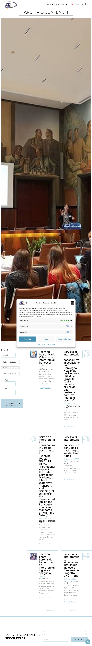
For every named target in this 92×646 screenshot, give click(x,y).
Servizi (48, 4)
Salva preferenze (65, 339)
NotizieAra (44, 371)
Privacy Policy (50, 344)
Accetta (27, 339)
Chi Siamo (60, 4)
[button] (72, 303)
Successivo (72, 611)
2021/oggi (68, 406)
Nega (46, 339)
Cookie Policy (40, 344)
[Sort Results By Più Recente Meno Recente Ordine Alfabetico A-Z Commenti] (10, 374)
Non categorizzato (46, 369)
